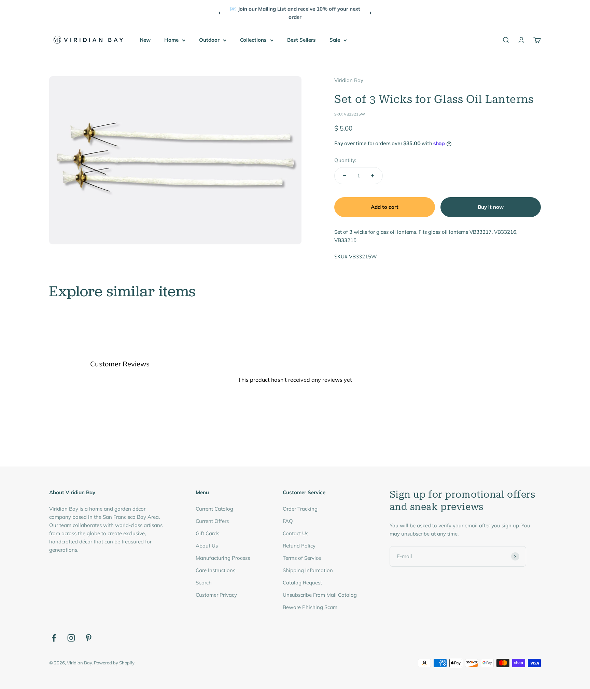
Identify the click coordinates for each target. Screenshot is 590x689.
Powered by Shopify (114, 662)
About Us (207, 545)
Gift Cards (207, 533)
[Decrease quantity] (344, 175)
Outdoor (209, 40)
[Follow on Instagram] (71, 638)
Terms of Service (302, 558)
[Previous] (219, 13)
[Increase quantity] (372, 175)
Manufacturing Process (223, 558)
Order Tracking (300, 508)
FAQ (288, 521)
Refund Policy (299, 545)
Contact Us (295, 533)
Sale (334, 40)
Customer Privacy (216, 595)
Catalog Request (302, 582)
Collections (253, 40)
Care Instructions (215, 570)
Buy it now (491, 207)
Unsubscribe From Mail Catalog (320, 595)
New (145, 40)
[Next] (370, 13)
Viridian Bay (348, 80)
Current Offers (212, 521)
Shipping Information (308, 570)
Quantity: (345, 160)
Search (204, 582)
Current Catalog (214, 508)
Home (171, 40)
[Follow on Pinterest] (88, 638)
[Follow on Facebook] (53, 638)
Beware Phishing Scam (310, 607)
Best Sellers (301, 40)
